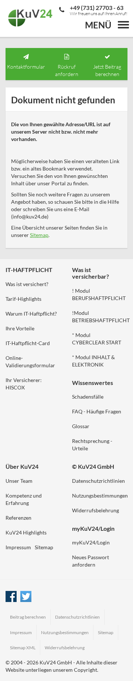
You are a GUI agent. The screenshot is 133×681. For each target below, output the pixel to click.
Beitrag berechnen (28, 617)
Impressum (18, 547)
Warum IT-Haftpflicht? (31, 313)
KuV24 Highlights (26, 532)
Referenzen (18, 518)
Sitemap (39, 235)
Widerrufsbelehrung (95, 510)
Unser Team (19, 481)
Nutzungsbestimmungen (100, 495)
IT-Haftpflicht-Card (28, 343)
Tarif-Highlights (23, 299)
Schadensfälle (87, 396)
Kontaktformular (26, 66)
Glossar (80, 426)
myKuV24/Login (91, 542)
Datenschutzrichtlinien (98, 481)
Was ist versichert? (27, 284)
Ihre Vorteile (20, 328)
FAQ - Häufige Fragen (96, 411)
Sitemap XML (22, 647)
